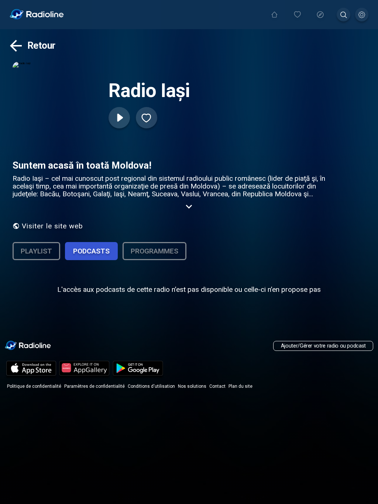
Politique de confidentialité (34, 386)
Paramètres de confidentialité (94, 386)
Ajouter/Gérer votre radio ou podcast (323, 346)
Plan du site (240, 386)
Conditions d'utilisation (151, 386)
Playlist (36, 251)
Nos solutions (192, 386)
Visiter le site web (52, 226)
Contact (217, 386)
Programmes (154, 251)
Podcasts (91, 251)
